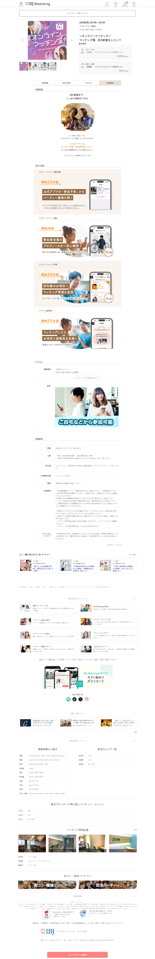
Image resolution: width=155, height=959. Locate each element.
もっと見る (132, 554)
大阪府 (31, 760)
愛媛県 (36, 789)
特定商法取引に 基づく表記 (60, 923)
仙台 (89, 760)
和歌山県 (57, 760)
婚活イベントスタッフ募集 (88, 659)
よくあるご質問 (92, 923)
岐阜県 (41, 764)
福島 (93, 764)
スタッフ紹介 (71, 659)
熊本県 (41, 793)
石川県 (36, 781)
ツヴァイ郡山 (32, 865)
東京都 (31, 756)
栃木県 (57, 756)
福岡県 (31, 793)
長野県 (41, 777)
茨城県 (52, 756)
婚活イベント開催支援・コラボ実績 (51, 659)
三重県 (46, 764)
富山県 (31, 781)
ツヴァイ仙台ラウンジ (44, 861)
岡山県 (31, 785)
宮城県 (36, 772)
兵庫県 (41, 760)
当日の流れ (66, 83)
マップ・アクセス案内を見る (86, 378)
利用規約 (45, 923)
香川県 (31, 789)
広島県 (36, 785)
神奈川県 (37, 756)
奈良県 (51, 760)
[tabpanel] (47, 40)
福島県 (41, 772)
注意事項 (110, 83)
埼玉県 (47, 756)
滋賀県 (46, 760)
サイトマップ (117, 923)
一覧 (135, 732)
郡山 (89, 764)
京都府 (36, 760)
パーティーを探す (79, 955)
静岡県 (36, 764)
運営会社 (36, 923)
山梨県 (36, 777)
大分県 (46, 793)
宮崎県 (51, 793)
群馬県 (62, 756)
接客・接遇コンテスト (108, 659)
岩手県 (31, 772)
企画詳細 (44, 83)
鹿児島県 (57, 793)
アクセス (88, 83)
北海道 (31, 768)
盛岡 (89, 756)
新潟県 (31, 777)
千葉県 (42, 756)
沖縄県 (62, 793)
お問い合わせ (105, 923)
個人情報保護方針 (78, 923)
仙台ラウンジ (32, 861)
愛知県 (31, 764)
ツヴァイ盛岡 (32, 857)
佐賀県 (36, 793)
